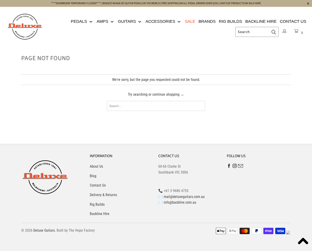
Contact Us (293, 21)
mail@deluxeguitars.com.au (184, 197)
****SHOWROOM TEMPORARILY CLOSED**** (76, 3)
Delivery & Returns (103, 195)
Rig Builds (230, 21)
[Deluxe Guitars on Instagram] (234, 166)
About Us (96, 166)
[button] (303, 242)
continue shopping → (168, 94)
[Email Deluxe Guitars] (240, 166)
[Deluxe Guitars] (25, 25)
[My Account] (284, 31)
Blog (93, 176)
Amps (103, 21)
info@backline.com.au (180, 202)
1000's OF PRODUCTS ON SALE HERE (240, 3)
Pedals (79, 21)
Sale (190, 21)
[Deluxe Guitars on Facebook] (229, 167)
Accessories (160, 21)
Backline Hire (261, 21)
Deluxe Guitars (44, 230)
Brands (207, 21)
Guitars (127, 21)
